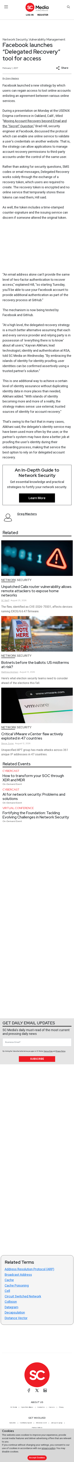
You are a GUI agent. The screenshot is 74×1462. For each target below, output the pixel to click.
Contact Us (41, 1407)
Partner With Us (37, 1427)
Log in (30, 15)
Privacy (61, 1407)
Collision (11, 1302)
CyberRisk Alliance (27, 1407)
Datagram (11, 1307)
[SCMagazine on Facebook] (29, 1390)
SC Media (13, 1407)
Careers (52, 1407)
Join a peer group (56, 1423)
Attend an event (41, 1423)
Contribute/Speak (26, 1423)
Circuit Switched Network (23, 1296)
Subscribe (37, 1058)
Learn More (37, 498)
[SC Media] (37, 7)
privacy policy (48, 1448)
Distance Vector (16, 1318)
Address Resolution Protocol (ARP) (29, 1269)
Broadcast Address (18, 1274)
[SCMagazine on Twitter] (37, 1390)
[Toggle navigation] (6, 7)
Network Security (15, 39)
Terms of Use (48, 1051)
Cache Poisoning (17, 1285)
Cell (7, 1291)
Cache (9, 1280)
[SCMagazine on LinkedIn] (45, 1390)
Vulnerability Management (47, 39)
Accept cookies (37, 1457)
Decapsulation (15, 1312)
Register (42, 15)
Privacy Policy (60, 1051)
